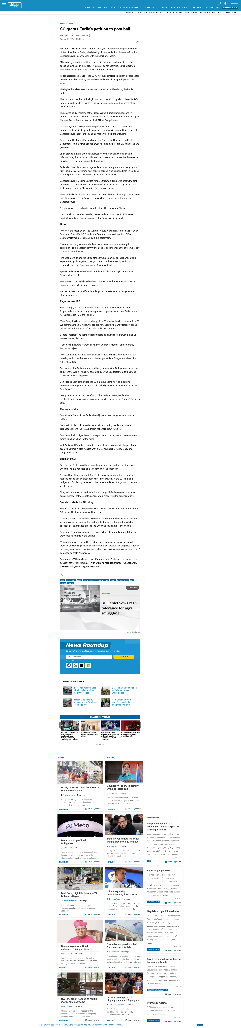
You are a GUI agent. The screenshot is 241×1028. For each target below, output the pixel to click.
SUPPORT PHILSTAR (230, 8)
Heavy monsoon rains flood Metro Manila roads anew (80, 789)
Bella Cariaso (113, 793)
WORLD (126, 8)
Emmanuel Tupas (114, 899)
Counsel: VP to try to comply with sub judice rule (123, 787)
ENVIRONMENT (232, 13)
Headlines (66, 23)
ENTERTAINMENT (160, 8)
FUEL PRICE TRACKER (174, 13)
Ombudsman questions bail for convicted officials (122, 946)
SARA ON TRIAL (130, 13)
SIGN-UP (124, 657)
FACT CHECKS (218, 13)
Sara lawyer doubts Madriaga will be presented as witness (123, 840)
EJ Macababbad (68, 848)
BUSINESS (136, 8)
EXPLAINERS (205, 13)
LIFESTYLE (175, 8)
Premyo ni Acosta (157, 1002)
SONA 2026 (142, 13)
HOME (87, 8)
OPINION (108, 8)
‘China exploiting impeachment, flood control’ (122, 893)
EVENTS (186, 8)
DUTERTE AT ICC (156, 13)
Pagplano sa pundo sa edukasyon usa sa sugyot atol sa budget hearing (163, 826)
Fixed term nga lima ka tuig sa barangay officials (164, 961)
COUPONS (196, 8)
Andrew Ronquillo (69, 795)
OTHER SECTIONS (211, 8)
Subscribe (234, 4)
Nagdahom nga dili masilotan (163, 911)
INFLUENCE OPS (191, 13)
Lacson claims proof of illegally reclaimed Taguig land (123, 999)
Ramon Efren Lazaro (70, 901)
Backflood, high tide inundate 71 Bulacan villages (79, 895)
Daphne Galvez (114, 952)
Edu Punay (65, 35)
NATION (118, 8)
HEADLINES (97, 8)
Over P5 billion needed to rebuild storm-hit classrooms (79, 1000)
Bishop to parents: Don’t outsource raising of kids (75, 948)
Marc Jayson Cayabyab (116, 1005)
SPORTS (146, 8)
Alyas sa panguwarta (158, 870)
